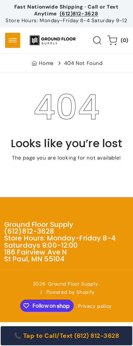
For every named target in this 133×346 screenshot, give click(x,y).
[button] (12, 40)
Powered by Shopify (70, 292)
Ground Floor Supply (73, 284)
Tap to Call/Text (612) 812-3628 (71, 336)
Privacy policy (95, 306)
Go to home (66, 173)
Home (46, 63)
